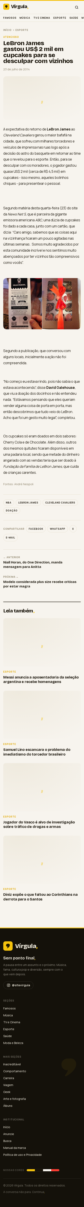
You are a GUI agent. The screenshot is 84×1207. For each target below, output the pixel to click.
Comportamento (14, 1071)
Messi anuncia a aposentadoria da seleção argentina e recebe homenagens (41, 679)
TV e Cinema (41, 17)
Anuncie (8, 1134)
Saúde (74, 17)
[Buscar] (77, 7)
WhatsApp (57, 528)
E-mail (10, 537)
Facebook (36, 528)
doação (12, 510)
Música (25, 17)
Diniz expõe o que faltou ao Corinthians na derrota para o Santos (40, 896)
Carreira (8, 1078)
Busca (7, 1141)
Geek (6, 1092)
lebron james (28, 502)
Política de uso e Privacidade (22, 1155)
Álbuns (7, 1106)
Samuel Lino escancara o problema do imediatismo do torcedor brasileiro (36, 752)
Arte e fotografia (14, 1099)
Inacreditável (12, 1064)
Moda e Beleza (13, 1043)
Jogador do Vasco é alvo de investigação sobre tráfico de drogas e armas (39, 824)
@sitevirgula (21, 985)
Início (7, 30)
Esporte (59, 17)
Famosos (9, 17)
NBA (8, 502)
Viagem (8, 1085)
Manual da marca (14, 1148)
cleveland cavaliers (60, 502)
